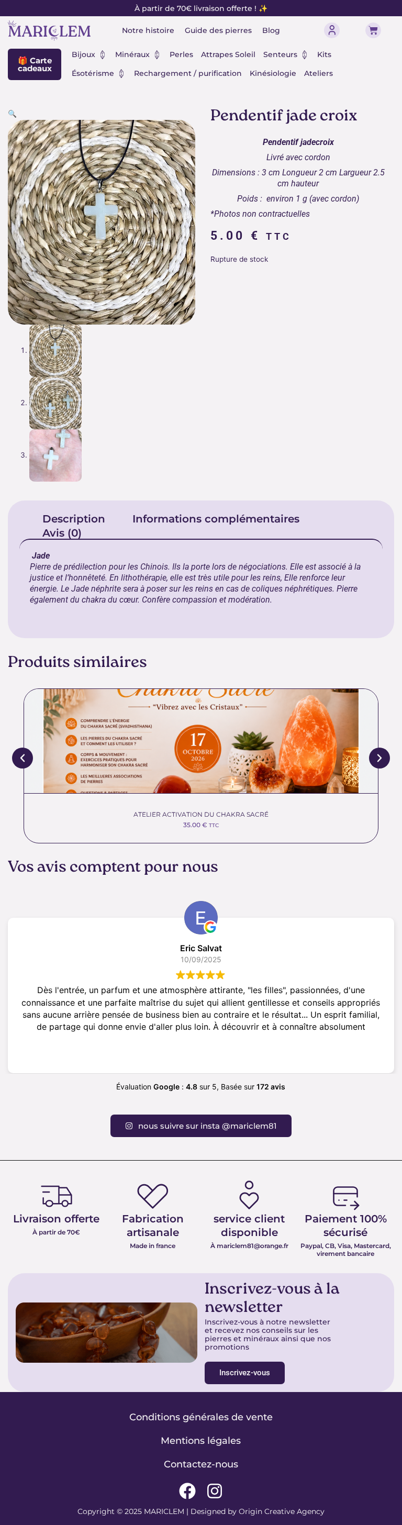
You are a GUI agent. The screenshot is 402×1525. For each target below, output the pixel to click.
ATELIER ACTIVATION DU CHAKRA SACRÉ (201, 814)
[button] (12, 113)
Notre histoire (148, 30)
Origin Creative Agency (282, 1511)
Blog (271, 30)
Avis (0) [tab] (62, 533)
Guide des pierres (218, 30)
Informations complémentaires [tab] (215, 519)
